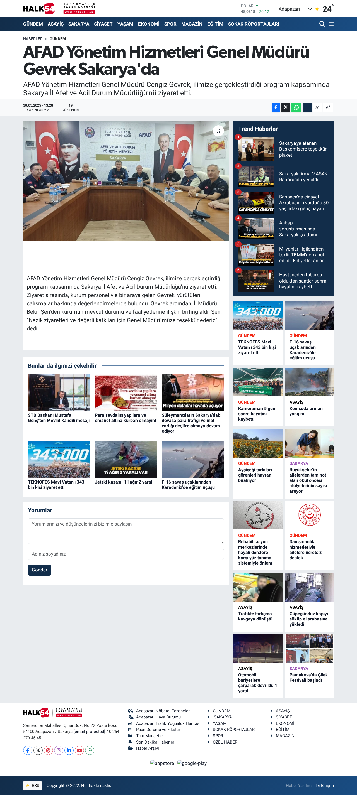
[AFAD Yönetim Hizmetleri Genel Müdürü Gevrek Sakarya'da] (126, 181)
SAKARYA (78, 24)
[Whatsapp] (89, 750)
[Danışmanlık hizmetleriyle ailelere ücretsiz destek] (309, 515)
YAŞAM (125, 24)
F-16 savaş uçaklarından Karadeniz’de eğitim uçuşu (188, 484)
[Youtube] (79, 750)
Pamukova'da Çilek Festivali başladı (309, 677)
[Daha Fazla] (307, 107)
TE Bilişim (324, 785)
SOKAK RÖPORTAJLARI (253, 24)
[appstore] (163, 763)
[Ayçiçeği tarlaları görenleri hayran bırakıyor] (258, 443)
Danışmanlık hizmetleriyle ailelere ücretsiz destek (306, 549)
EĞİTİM (215, 24)
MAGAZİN (191, 24)
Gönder (39, 570)
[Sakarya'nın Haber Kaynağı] (59, 8)
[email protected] (89, 731)
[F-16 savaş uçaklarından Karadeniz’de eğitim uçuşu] (193, 459)
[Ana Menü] (330, 24)
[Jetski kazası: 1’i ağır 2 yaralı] (126, 459)
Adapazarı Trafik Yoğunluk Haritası (168, 723)
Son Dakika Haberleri (155, 742)
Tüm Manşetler (150, 735)
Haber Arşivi (147, 748)
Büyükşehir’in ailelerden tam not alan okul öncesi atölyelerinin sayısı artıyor (308, 480)
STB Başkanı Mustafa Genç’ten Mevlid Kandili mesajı (59, 418)
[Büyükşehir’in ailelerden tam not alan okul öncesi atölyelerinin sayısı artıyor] (309, 443)
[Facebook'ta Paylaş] (276, 107)
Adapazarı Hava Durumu (158, 717)
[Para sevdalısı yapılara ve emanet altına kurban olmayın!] (126, 392)
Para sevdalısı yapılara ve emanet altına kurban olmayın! (125, 418)
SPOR (170, 24)
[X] (38, 750)
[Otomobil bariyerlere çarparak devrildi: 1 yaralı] (258, 648)
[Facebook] (27, 750)
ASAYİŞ (56, 24)
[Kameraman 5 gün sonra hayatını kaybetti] (258, 382)
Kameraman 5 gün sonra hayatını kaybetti (256, 414)
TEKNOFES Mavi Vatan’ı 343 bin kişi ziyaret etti (56, 484)
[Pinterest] (48, 750)
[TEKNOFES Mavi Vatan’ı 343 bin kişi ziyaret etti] (59, 459)
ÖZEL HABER (225, 742)
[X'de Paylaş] (285, 107)
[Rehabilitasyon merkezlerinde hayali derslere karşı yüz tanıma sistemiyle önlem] (258, 515)
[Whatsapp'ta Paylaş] (296, 107)
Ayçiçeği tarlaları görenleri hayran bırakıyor (255, 475)
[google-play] (192, 763)
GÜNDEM (33, 24)
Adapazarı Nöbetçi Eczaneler (163, 710)
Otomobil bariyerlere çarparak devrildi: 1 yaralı (257, 683)
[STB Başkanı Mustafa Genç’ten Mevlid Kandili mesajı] (59, 392)
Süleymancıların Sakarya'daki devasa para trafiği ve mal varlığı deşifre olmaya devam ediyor (191, 423)
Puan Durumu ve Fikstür (158, 729)
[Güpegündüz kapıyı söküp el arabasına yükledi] (309, 587)
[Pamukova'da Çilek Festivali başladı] (309, 648)
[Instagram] (58, 750)
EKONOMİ (149, 24)
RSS (35, 785)
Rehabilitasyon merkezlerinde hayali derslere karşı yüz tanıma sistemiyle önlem (255, 552)
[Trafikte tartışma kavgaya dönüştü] (258, 587)
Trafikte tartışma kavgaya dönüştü (255, 616)
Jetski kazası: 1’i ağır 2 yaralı (124, 482)
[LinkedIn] (69, 750)
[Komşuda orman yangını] (309, 382)
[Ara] (322, 24)
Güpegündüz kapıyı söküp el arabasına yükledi (309, 619)
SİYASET (103, 24)
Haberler (33, 38)
